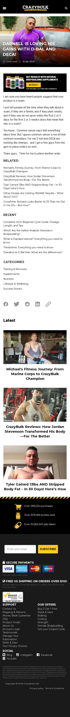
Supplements (11, 274)
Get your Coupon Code (51, 629)
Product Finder (11, 622)
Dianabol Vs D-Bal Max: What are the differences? (32, 252)
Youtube (12, 658)
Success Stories (12, 288)
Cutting (42, 618)
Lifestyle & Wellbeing (15, 283)
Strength (43, 622)
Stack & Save (45, 612)
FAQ (5, 618)
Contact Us (9, 608)
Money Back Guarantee (17, 615)
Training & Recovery (15, 269)
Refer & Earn (10, 642)
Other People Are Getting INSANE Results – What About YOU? (33, 195)
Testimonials (10, 632)
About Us (8, 625)
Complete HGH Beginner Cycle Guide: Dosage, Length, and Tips (31, 223)
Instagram (26, 655)
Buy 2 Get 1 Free (47, 608)
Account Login (11, 629)
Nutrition (8, 278)
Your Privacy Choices (15, 646)
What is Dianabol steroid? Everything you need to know (33, 240)
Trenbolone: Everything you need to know (28, 247)
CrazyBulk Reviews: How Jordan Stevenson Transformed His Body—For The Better (29, 178)
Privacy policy (36, 688)
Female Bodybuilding (50, 625)
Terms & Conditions (54, 688)
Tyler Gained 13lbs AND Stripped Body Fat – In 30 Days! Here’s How (32, 186)
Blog (9, 655)
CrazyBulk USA (31, 683)
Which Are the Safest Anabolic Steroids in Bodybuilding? (27, 232)
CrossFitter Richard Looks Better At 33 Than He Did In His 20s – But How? (34, 203)
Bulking (42, 615)
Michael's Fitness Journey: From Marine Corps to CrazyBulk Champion (32, 169)
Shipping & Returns (14, 612)
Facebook (46, 655)
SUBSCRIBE (48, 549)
